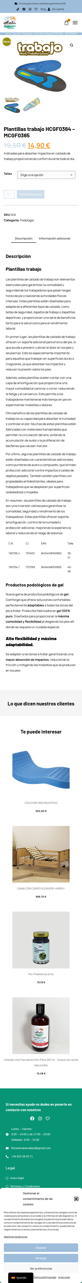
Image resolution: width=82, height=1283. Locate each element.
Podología (27, 33)
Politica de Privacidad (45, 1277)
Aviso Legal (64, 1277)
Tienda (16, 33)
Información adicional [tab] (54, 238)
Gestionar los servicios (15, 1236)
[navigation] (20, 1278)
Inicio (8, 33)
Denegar (41, 1258)
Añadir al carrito (31, 194)
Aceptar (41, 1248)
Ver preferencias (41, 1268)
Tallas (8, 174)
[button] (76, 1199)
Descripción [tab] (23, 238)
